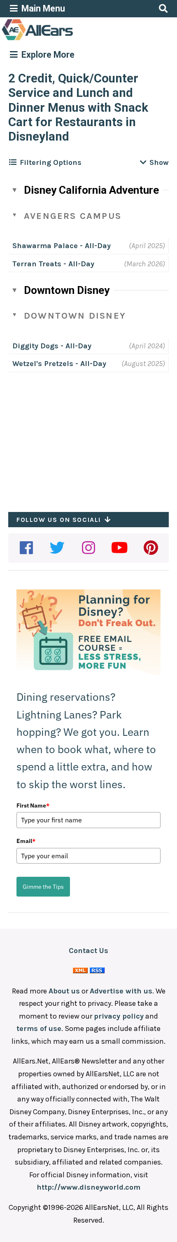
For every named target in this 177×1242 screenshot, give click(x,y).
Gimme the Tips (43, 886)
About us (64, 990)
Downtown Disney (66, 290)
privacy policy (119, 1016)
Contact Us (88, 950)
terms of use (38, 1028)
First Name (32, 805)
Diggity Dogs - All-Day (51, 345)
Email (25, 841)
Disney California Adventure (91, 190)
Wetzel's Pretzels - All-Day (59, 363)
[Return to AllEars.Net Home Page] (63, 39)
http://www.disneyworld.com (88, 1187)
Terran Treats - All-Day (53, 263)
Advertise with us (121, 990)
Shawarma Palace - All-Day (61, 245)
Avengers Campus (72, 216)
